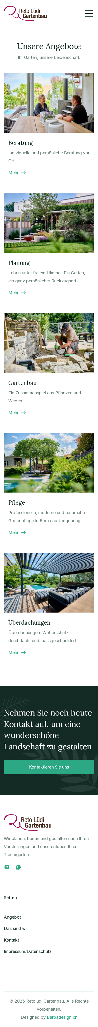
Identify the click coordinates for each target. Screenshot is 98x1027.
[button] (88, 13)
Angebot (12, 917)
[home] (25, 13)
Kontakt (11, 940)
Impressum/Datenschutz (28, 951)
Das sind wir (16, 928)
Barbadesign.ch (62, 1017)
